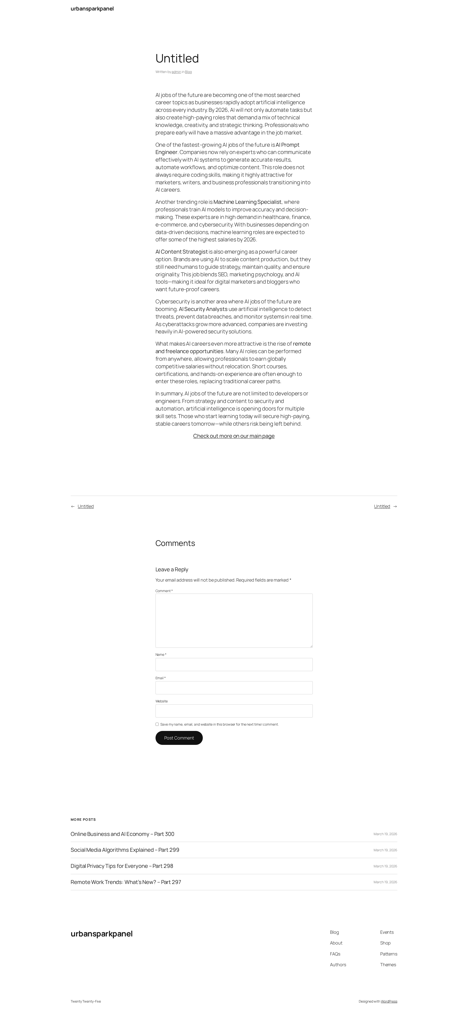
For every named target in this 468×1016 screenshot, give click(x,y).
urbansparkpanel (92, 8)
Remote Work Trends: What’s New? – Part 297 (126, 882)
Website (162, 701)
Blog (188, 71)
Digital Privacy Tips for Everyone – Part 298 (122, 866)
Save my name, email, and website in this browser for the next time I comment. (219, 724)
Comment (164, 590)
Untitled (86, 506)
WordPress (389, 1001)
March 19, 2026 (385, 833)
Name (161, 654)
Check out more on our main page (234, 436)
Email (161, 678)
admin (176, 71)
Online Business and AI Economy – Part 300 (122, 834)
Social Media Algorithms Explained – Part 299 (125, 850)
